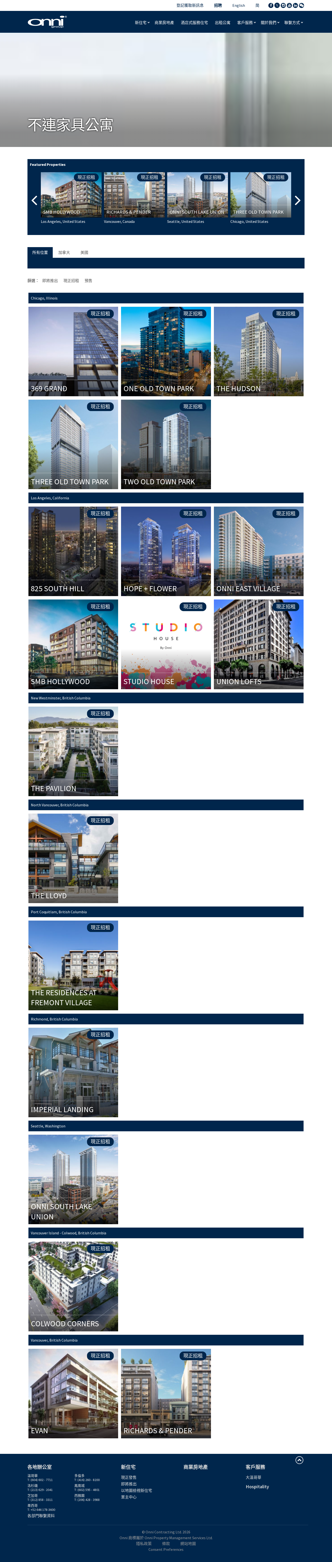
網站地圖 (188, 1543)
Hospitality (257, 1486)
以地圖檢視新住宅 (136, 1490)
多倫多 (79, 1475)
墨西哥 (32, 1505)
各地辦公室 (39, 1467)
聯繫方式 (292, 22)
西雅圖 (79, 1495)
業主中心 (129, 1497)
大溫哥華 (253, 1477)
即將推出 (50, 280)
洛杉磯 (32, 1485)
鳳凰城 (79, 1485)
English (238, 5)
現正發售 (129, 1477)
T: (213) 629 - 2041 (40, 1490)
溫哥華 (32, 1475)
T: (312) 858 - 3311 (40, 1499)
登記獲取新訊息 (190, 5)
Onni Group (47, 22)
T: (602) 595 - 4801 (87, 1490)
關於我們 (269, 22)
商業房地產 (195, 1467)
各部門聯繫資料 (41, 1515)
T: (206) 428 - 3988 (87, 1499)
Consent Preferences (166, 1549)
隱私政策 (144, 1543)
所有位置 (40, 252)
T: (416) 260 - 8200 (87, 1480)
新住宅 (141, 22)
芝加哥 (32, 1495)
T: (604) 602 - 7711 (40, 1480)
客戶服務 (245, 22)
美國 (84, 252)
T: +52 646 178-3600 (41, 1509)
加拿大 (64, 252)
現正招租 (71, 280)
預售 (88, 280)
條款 (166, 1543)
